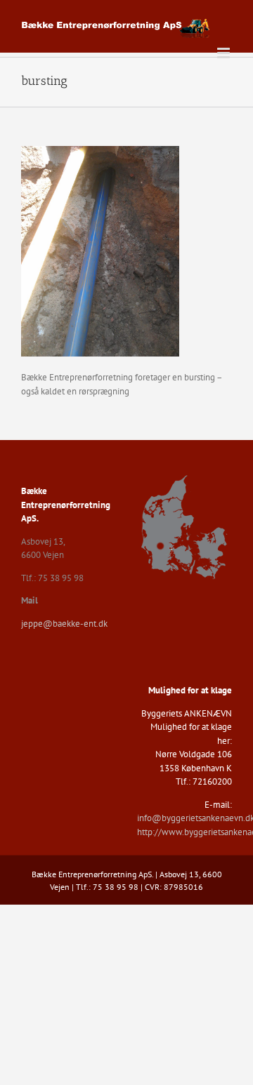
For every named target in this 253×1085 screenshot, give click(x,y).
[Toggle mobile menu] (224, 53)
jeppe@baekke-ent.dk (64, 624)
